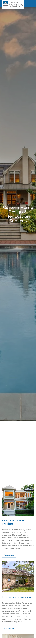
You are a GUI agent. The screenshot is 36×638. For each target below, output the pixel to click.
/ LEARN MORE (9, 555)
